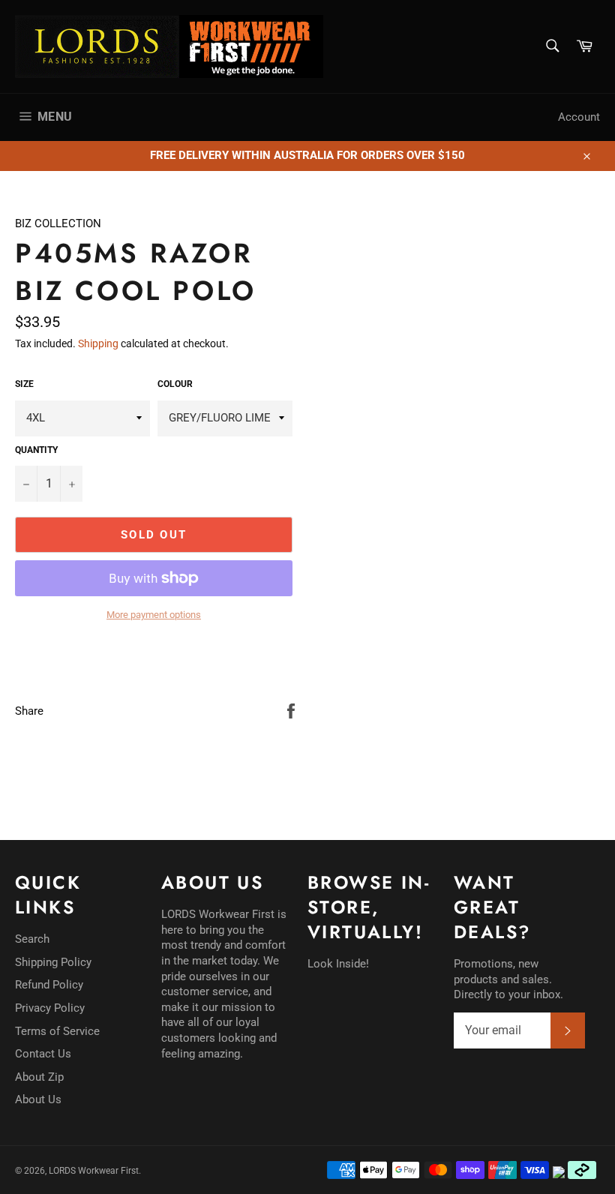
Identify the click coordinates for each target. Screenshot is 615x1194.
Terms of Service (57, 1031)
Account (579, 117)
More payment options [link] (153, 614)
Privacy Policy (50, 1008)
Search (32, 939)
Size (24, 384)
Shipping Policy (53, 962)
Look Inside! (338, 963)
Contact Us (43, 1053)
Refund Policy (49, 985)
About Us (38, 1099)
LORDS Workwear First (94, 1171)
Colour (175, 384)
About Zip (39, 1077)
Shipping (98, 344)
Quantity (36, 450)
